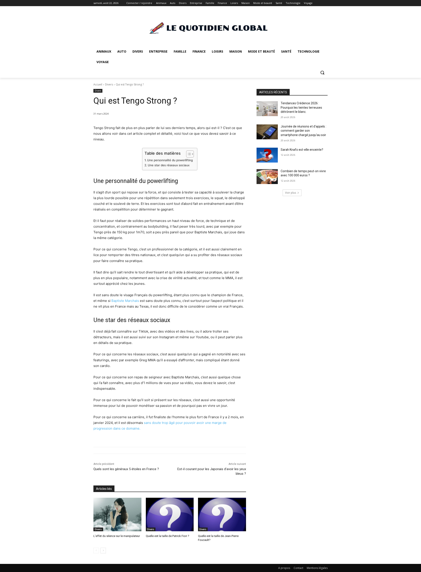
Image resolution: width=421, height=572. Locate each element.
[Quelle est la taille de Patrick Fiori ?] (170, 514)
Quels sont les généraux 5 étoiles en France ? (126, 469)
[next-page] (103, 550)
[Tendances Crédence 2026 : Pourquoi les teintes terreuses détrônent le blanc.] (267, 108)
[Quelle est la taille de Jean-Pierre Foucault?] (222, 514)
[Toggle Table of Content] (188, 154)
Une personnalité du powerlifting (170, 160)
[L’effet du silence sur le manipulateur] (117, 514)
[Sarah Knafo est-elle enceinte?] (267, 155)
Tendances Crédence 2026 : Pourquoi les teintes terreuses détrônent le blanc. (301, 107)
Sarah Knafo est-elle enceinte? (302, 149)
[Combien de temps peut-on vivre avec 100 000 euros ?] (267, 176)
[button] (322, 72)
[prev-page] (96, 550)
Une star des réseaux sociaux (168, 165)
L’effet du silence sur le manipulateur (116, 536)
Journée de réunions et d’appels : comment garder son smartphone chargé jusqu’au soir (303, 131)
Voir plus (290, 193)
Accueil (97, 84)
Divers (109, 84)
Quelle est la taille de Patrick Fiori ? (167, 536)
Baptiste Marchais (125, 301)
